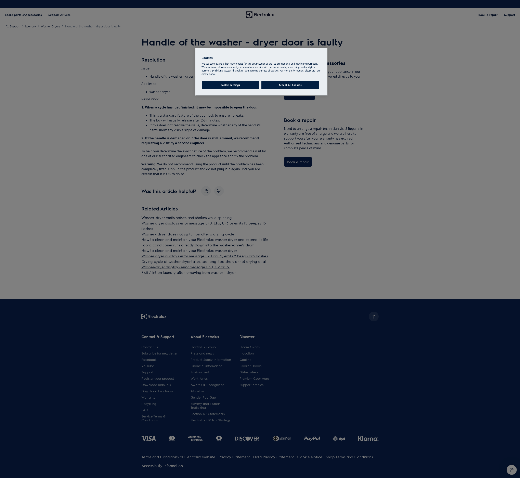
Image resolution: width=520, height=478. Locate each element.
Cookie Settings (230, 85)
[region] (261, 72)
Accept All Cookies (290, 85)
